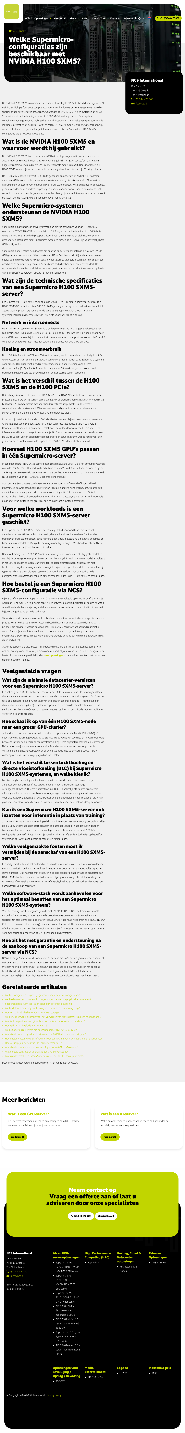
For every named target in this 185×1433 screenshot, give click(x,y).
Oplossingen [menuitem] (41, 18)
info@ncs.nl (140, 103)
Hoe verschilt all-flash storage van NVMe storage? (32, 1012)
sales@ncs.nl (107, 1216)
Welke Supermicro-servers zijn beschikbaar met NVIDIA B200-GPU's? (41, 1029)
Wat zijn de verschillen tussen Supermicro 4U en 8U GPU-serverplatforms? (44, 1055)
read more (16, 1136)
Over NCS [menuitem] (59, 18)
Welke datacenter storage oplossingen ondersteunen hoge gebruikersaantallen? (48, 999)
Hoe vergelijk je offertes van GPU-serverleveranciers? (33, 1042)
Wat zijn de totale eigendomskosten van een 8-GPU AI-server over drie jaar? (45, 1034)
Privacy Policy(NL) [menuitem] (134, 18)
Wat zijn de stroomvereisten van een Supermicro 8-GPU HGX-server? (41, 1047)
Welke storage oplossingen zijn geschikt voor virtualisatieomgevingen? (42, 995)
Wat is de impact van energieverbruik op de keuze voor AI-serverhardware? (45, 1021)
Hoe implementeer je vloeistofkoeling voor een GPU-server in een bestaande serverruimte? (53, 1038)
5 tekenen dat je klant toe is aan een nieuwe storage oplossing (38, 1003)
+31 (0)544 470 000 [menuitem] (169, 18)
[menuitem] (149, 18)
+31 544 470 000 (143, 99)
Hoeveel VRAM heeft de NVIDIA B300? (26, 1025)
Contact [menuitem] (114, 18)
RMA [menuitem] (85, 18)
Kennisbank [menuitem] (98, 18)
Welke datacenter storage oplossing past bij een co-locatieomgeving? (42, 1008)
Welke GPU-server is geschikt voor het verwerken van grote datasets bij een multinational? (53, 1016)
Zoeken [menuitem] (28, 18)
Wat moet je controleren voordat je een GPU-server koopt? (36, 1051)
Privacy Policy (54, 1395)
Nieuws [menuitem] (74, 18)
